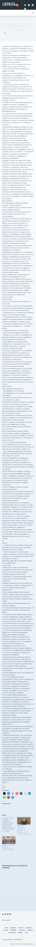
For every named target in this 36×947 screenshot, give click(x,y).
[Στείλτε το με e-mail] (3, 787)
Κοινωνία (20, 932)
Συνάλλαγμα (12, 932)
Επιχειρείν (30, 930)
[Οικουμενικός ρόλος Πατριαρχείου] (9, 824)
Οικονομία (13, 927)
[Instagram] (32, 5)
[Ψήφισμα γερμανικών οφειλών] (8, 840)
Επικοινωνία (6, 920)
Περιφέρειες (13, 930)
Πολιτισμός (22, 930)
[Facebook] (25, 5)
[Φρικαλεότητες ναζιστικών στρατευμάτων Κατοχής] (23, 821)
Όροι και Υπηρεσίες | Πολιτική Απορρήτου (22, 944)
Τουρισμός (28, 927)
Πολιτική (29, 33)
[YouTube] (25, 9)
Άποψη (6, 927)
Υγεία (26, 932)
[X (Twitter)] (29, 5)
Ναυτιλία (5, 930)
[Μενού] (33, 12)
